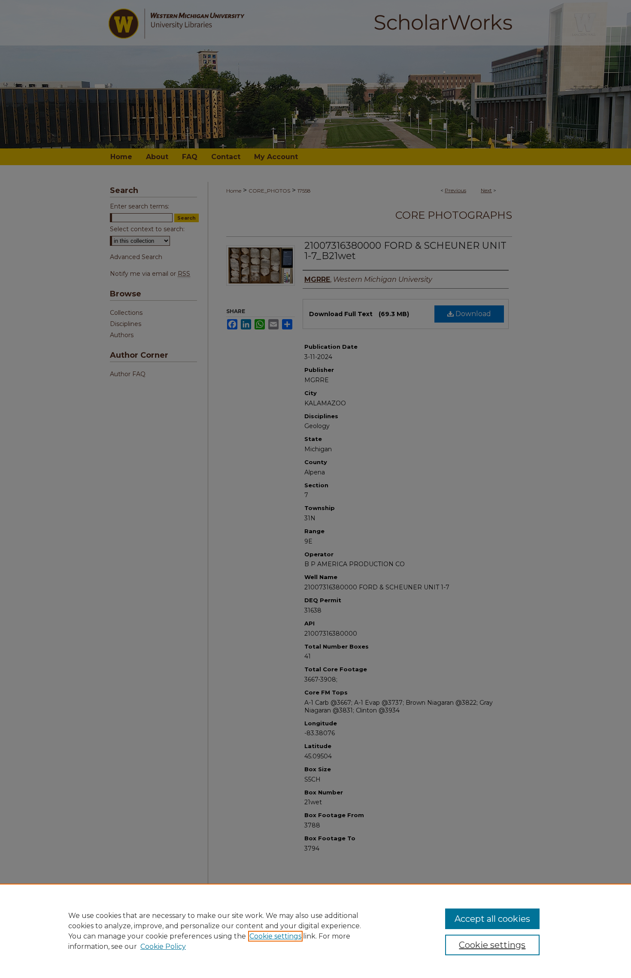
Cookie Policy (163, 946)
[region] (315, 931)
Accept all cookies (492, 919)
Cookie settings (275, 936)
